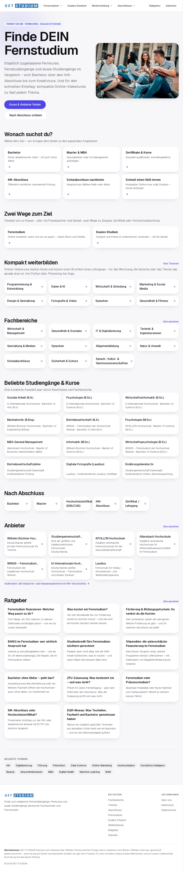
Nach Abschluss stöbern (25, 115)
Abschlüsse (125, 5)
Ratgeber (155, 5)
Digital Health (66, 772)
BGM (108, 772)
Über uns (166, 800)
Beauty (10, 772)
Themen (112, 805)
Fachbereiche (116, 800)
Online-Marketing (102, 765)
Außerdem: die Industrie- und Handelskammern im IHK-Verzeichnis (45, 583)
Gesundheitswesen (31, 772)
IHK (8, 765)
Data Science (78, 765)
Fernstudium (51, 5)
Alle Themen (171, 263)
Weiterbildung (100, 5)
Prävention (59, 765)
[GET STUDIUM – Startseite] (21, 5)
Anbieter (171, 5)
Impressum (167, 805)
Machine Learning (90, 772)
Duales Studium (77, 5)
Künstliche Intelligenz (153, 765)
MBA (50, 772)
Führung (42, 765)
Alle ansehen (171, 321)
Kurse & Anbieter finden (25, 104)
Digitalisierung (24, 765)
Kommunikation (126, 765)
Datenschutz (168, 810)
